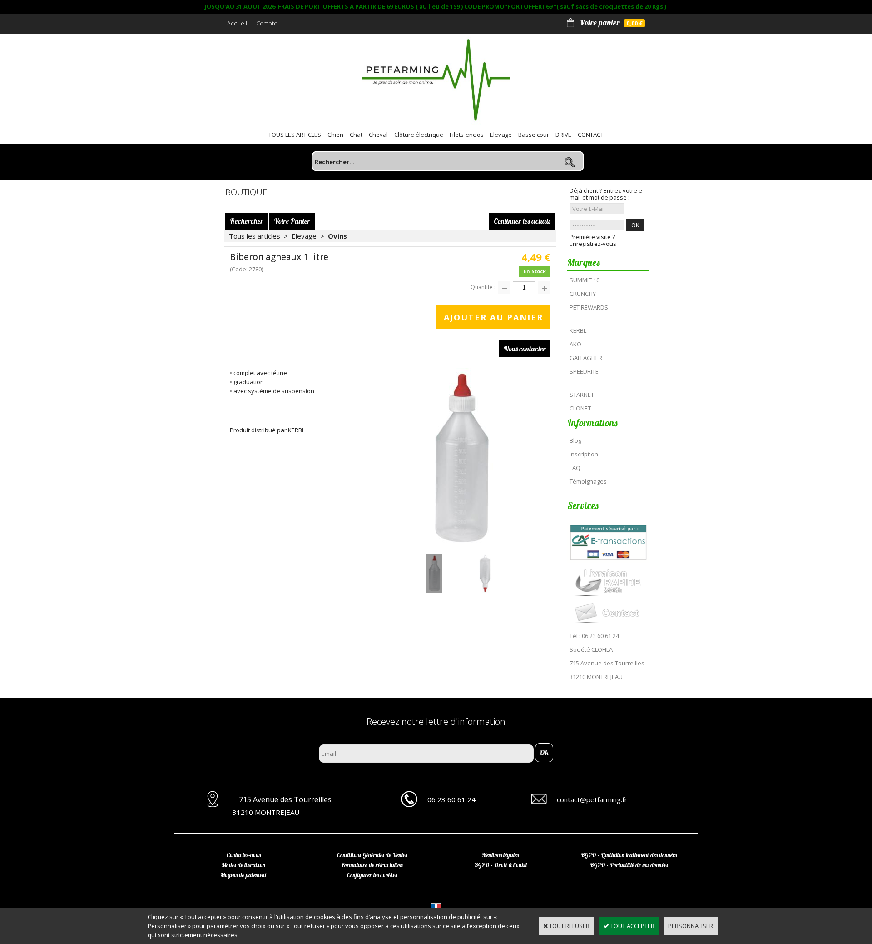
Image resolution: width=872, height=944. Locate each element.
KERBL (578, 330)
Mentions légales (500, 855)
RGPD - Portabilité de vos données (629, 865)
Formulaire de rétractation (372, 865)
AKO (575, 344)
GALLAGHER (586, 358)
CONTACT (591, 134)
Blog (575, 440)
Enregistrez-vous (593, 243)
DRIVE (563, 134)
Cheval (378, 134)
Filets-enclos (467, 134)
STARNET (582, 394)
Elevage (501, 134)
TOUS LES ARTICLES (294, 134)
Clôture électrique (418, 134)
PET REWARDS (589, 307)
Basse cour (533, 134)
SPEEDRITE (584, 371)
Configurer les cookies (372, 875)
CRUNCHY (583, 294)
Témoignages (588, 481)
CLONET (580, 408)
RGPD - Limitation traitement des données (629, 855)
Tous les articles (254, 235)
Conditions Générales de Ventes (372, 855)
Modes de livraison (243, 865)
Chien (335, 134)
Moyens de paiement (243, 875)
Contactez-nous (243, 855)
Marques (583, 262)
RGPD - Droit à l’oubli (500, 865)
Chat (356, 134)
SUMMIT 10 (585, 280)
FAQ (575, 468)
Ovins (337, 235)
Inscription (584, 454)
